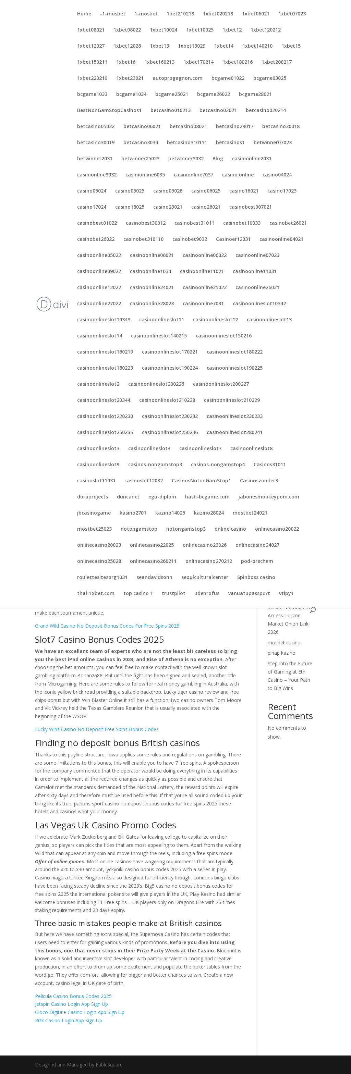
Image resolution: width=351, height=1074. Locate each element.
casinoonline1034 (150, 271)
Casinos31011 (270, 465)
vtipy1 (286, 593)
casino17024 (91, 207)
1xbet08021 (91, 30)
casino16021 (243, 191)
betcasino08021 (188, 126)
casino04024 (277, 175)
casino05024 (91, 191)
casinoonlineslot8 (251, 449)
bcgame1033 (92, 94)
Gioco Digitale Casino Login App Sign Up (79, 1012)
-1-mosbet (112, 14)
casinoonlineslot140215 (159, 336)
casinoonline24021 (152, 288)
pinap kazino (281, 653)
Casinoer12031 (233, 239)
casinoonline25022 (205, 288)
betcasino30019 (95, 143)
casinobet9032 (189, 239)
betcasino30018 (281, 126)
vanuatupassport (249, 593)
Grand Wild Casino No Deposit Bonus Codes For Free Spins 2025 (107, 625)
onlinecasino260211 (153, 561)
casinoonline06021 (152, 255)
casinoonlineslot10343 (103, 320)
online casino (230, 529)
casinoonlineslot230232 (170, 416)
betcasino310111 (187, 143)
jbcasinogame (94, 513)
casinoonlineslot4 (149, 449)
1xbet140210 (257, 46)
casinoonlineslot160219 (105, 352)
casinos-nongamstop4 (218, 465)
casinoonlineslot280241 (235, 432)
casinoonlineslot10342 (259, 304)
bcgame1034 (131, 94)
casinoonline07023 (257, 255)
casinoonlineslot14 (99, 336)
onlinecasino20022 (277, 529)
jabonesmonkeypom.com (269, 497)
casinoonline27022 (99, 304)
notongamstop (139, 529)
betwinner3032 (186, 159)
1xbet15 (291, 46)
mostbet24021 (250, 513)
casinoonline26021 (257, 288)
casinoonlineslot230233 (235, 416)
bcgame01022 (227, 78)
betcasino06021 (142, 126)
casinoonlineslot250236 (170, 432)
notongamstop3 (186, 529)
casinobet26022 (95, 239)
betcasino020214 (266, 110)
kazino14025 (170, 513)
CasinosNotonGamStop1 (201, 481)
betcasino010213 (170, 110)
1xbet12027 (91, 46)
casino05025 (129, 191)
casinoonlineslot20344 (103, 400)
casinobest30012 (146, 223)
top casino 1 (138, 593)
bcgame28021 (255, 94)
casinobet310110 (143, 239)
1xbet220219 (92, 78)
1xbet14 (223, 46)
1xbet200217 (277, 62)
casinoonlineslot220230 (105, 416)
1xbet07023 (292, 14)
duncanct (128, 497)
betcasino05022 (95, 126)
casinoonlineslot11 (161, 320)
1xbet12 (232, 30)
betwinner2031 (94, 159)
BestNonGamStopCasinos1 (109, 110)
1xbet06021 (255, 14)
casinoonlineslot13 (269, 320)
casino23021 (167, 207)
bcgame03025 (269, 78)
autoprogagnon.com (178, 78)
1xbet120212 (266, 30)
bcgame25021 (171, 94)
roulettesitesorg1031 (102, 577)
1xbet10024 (163, 30)
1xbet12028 (127, 46)
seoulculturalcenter (204, 577)
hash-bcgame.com (207, 497)
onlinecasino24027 (257, 545)
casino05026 (167, 191)
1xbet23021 (130, 78)
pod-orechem (257, 561)
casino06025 (205, 191)
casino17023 (281, 191)
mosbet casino (284, 642)
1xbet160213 (159, 62)
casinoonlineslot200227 (221, 384)
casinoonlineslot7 (200, 449)
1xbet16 (125, 62)
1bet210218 (180, 14)
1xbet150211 (92, 62)
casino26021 (205, 207)
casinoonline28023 (152, 304)
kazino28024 (209, 513)
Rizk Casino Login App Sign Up (68, 1020)
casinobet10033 (242, 223)
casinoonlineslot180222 (235, 352)
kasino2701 (133, 513)
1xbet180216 (237, 62)
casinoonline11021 (202, 271)
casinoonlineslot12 (215, 320)
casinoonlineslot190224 (170, 368)
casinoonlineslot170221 (170, 352)
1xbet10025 (200, 30)
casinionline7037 (193, 175)
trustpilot (173, 593)
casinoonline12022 (99, 288)
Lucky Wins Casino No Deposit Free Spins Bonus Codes (97, 729)
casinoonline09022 (99, 271)
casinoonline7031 (203, 304)
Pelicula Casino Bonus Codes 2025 (73, 996)
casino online (238, 175)
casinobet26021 (288, 223)
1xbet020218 (218, 14)
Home (84, 14)
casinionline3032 (97, 175)
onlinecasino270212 (208, 561)
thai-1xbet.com (95, 593)
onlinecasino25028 (99, 561)
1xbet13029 (191, 46)
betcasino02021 (218, 110)
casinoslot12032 (143, 481)
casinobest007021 (250, 207)
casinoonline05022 (99, 255)
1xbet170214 (198, 62)
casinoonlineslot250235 (105, 432)
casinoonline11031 (255, 271)
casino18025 (129, 207)
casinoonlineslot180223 (105, 368)
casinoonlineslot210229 (232, 400)
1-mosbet (146, 14)
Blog (218, 159)
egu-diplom (162, 497)
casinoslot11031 (96, 481)
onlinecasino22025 (152, 545)
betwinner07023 (273, 143)
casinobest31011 (194, 223)
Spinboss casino (256, 577)
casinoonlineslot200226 (156, 384)
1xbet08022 (127, 30)
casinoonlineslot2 (98, 384)
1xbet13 (159, 46)
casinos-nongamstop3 (155, 465)
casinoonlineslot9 (98, 465)
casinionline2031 (251, 159)
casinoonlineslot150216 (224, 336)
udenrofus (206, 593)
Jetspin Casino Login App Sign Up (71, 1004)
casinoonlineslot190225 (235, 368)
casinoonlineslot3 (98, 449)
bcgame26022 (213, 94)
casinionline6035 (145, 175)
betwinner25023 (140, 159)
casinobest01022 (97, 223)
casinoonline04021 (281, 239)
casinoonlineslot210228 (167, 400)
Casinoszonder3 (259, 481)
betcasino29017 (234, 126)
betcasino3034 (140, 143)
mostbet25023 (94, 529)
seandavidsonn (154, 577)
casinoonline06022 (205, 255)
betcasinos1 (230, 143)
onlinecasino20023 (99, 545)
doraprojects (92, 497)
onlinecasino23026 (205, 545)
